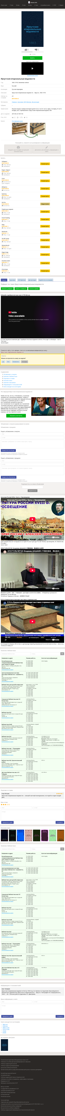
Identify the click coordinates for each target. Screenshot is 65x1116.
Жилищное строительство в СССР (9, 1083)
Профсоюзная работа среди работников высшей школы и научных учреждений (21, 1069)
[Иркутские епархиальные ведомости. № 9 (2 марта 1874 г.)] (12, 836)
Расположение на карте (7, 669)
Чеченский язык (5, 1100)
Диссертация (35, 102)
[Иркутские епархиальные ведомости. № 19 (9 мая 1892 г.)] (36, 836)
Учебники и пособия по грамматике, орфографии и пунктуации (17, 1079)
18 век (17, 5)
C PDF (54, 5)
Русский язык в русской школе (8, 1073)
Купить (32, 58)
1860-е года (6, 1027)
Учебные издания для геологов (9, 1063)
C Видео (61, 5)
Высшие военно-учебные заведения (10, 1108)
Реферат (14, 102)
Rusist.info (34, 2)
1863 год (5, 1024)
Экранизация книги (32, 75)
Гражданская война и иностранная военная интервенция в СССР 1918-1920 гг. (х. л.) (22, 1104)
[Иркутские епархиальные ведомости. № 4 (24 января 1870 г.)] (20, 836)
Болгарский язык (5, 1094)
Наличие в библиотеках (10, 376)
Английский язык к (5, 1075)
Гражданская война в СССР (7, 1090)
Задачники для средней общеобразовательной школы (15, 1102)
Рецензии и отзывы (9, 378)
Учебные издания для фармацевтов (10, 1065)
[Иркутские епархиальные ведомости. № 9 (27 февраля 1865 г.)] (60, 836)
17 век (11, 5)
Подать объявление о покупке (10, 431)
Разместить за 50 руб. (8, 450)
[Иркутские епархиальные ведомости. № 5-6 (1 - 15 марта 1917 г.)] (52, 836)
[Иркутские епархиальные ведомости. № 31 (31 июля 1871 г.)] (44, 836)
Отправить (60, 822)
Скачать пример (34, 288)
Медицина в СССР (5, 1081)
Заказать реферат (7, 288)
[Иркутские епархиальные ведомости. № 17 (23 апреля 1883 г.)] (28, 836)
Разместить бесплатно (8, 477)
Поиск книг (4, 5)
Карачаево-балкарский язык (8, 1092)
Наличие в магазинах (9, 382)
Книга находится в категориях (12, 386)
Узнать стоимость (21, 288)
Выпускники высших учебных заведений (11, 1106)
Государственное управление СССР (10, 1088)
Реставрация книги (17, 121)
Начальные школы (5, 1096)
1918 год (5, 1026)
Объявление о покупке (10, 374)
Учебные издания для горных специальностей (12, 1077)
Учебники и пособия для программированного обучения (15, 1061)
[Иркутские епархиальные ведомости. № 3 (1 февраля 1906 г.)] (4, 836)
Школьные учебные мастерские (9, 1067)
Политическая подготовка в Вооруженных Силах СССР (14, 1060)
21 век (36, 5)
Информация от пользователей (12, 384)
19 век (24, 5)
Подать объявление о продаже (10, 458)
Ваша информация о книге (9, 999)
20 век (30, 5)
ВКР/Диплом (27, 102)
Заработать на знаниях (45, 280)
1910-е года (6, 1029)
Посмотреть (45, 164)
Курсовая (20, 102)
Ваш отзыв (4, 802)
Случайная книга (45, 5)
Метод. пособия (5, 1086)
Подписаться (32, 490)
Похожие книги (7, 380)
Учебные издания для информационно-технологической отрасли (18, 1110)
